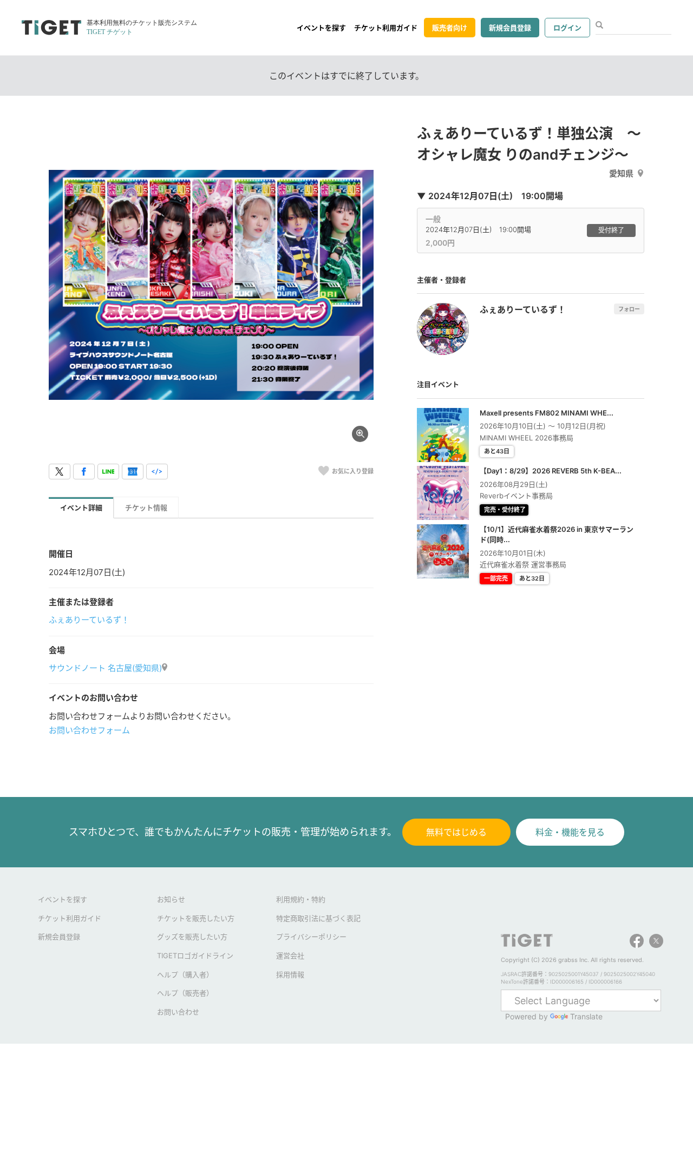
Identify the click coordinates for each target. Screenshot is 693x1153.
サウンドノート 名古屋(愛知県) (105, 668)
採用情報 (290, 974)
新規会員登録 (510, 27)
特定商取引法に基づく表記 (318, 918)
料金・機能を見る (570, 832)
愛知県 (621, 173)
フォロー (629, 309)
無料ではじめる (456, 832)
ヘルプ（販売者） (185, 993)
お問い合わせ (178, 1011)
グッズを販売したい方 (192, 936)
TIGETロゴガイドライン (195, 955)
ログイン (567, 27)
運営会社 (290, 955)
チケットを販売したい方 (195, 918)
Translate (586, 1016)
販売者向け (449, 27)
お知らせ (171, 899)
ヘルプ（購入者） (185, 974)
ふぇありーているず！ (89, 620)
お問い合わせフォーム (89, 730)
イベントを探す (321, 27)
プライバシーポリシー (311, 936)
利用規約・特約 (300, 899)
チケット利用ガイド (385, 27)
